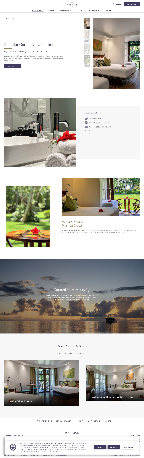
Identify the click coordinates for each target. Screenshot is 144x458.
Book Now (67, 401)
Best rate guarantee (64, 421)
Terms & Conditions (61, 455)
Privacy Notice (23, 455)
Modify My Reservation (42, 421)
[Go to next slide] (136, 406)
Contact (79, 421)
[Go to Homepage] (72, 4)
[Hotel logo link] (72, 432)
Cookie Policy (34, 455)
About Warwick (94, 421)
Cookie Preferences (9, 455)
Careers (108, 421)
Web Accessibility (47, 455)
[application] (72, 445)
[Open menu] (5, 4)
